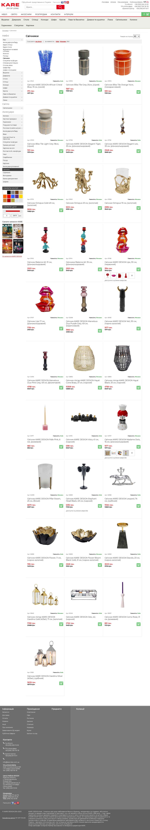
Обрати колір (10, 188)
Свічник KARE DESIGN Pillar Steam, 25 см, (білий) (44, 500)
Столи (26, 20)
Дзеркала (16, 20)
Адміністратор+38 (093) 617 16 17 (11, 755)
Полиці (5, 56)
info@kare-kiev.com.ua (11, 762)
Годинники (6, 25)
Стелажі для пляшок (10, 63)
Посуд (5, 160)
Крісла (62, 20)
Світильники (121, 20)
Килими (133, 20)
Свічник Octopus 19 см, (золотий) (120, 203)
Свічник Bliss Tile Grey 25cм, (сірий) (82, 85)
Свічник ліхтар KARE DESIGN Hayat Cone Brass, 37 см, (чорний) (83, 381)
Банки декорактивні (10, 179)
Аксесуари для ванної (11, 166)
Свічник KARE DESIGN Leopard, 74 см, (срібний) (121, 500)
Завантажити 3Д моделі (11, 730)
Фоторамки (7, 175)
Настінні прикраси (10, 119)
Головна (5, 30)
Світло (14, 14)
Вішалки (5, 20)
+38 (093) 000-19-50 (141, 4)
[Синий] (13, 196)
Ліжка (110, 20)
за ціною (38, 41)
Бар (4, 40)
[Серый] (13, 192)
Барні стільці (7, 45)
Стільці (35, 20)
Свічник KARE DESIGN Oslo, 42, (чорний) (81, 618)
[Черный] (9, 192)
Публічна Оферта (136, 2)
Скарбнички (7, 157)
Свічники (6, 58)
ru (147, 2)
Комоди (44, 20)
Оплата (113, 2)
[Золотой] (21, 196)
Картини (30, 25)
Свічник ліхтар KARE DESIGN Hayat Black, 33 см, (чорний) (121, 381)
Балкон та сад (32, 733)
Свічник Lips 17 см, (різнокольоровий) (36, 322)
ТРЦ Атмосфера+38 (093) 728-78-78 (12, 749)
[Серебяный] (21, 200)
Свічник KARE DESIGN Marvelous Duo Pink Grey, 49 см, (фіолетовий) (43, 381)
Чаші (4, 154)
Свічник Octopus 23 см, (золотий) (82, 203)
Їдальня (30, 721)
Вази (4, 134)
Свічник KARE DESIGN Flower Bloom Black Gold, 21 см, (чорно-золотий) (83, 559)
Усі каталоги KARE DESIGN (12, 256)
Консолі (6, 53)
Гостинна (30, 718)
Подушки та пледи (10, 125)
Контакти (55, 14)
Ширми (5, 182)
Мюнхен (63, 41)
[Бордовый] (9, 200)
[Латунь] (13, 200)
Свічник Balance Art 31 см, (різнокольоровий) (39, 263)
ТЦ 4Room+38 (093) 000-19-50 (12, 744)
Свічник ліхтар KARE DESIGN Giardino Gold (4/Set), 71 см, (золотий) (44, 618)
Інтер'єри (68, 14)
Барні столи (7, 47)
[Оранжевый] (5, 196)
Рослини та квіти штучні (12, 128)
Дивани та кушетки (96, 20)
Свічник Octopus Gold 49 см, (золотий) (41, 204)
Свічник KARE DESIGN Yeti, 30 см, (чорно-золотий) (121, 322)
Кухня (29, 730)
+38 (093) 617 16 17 (142, 8)
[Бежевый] (21, 192)
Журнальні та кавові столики (10, 50)
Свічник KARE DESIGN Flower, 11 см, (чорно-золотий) (44, 559)
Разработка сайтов (8, 818)
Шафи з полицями (9, 70)
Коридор (30, 727)
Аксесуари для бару (10, 42)
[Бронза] (5, 200)
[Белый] (5, 192)
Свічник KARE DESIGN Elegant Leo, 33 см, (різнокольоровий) (121, 145)
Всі (68, 41)
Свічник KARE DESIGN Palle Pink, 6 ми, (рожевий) (43, 440)
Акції (4, 724)
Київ (57, 41)
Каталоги (5, 712)
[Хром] (17, 200)
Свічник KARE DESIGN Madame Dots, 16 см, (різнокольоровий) (122, 440)
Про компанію (123, 2)
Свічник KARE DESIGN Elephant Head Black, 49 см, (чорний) (81, 500)
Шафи (54, 20)
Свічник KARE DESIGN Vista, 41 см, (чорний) (82, 440)
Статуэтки (18, 25)
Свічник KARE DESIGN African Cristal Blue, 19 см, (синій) (44, 86)
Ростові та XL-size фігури (12, 151)
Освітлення (31, 712)
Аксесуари (26, 14)
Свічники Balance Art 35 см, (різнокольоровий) (79, 263)
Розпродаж (41, 14)
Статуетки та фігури (10, 60)
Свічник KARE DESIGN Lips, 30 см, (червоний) (121, 263)
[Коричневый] (17, 192)
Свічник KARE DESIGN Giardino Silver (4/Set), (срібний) (45, 677)
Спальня (30, 724)
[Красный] (9, 196)
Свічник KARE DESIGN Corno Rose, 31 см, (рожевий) (122, 618)
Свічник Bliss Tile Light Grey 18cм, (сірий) (43, 145)
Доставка (105, 2)
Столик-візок (8, 65)
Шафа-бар (6, 68)
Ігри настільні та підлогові (9, 138)
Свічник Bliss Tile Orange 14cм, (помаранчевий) (119, 86)
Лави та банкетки (76, 20)
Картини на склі (9, 148)
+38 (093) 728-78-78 (141, 6)
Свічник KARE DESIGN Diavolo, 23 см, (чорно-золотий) (122, 559)
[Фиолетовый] (17, 196)
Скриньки (6, 172)
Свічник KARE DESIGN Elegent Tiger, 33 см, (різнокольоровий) (83, 145)
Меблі (4, 14)
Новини (5, 721)
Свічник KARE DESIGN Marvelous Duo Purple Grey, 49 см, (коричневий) (82, 323)
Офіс (28, 715)
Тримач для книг (9, 145)
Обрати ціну (10, 207)
